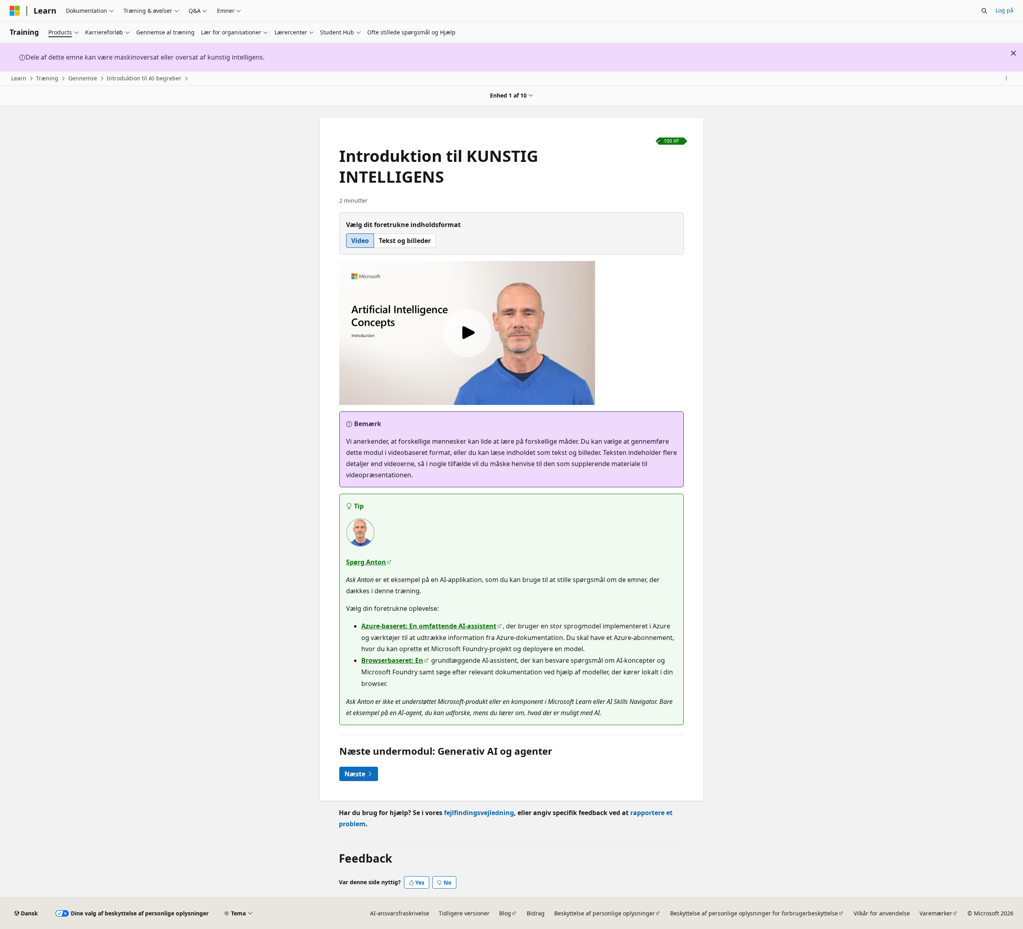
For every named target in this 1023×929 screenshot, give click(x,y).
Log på (1004, 10)
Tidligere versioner (464, 913)
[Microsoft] (15, 11)
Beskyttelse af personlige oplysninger (604, 913)
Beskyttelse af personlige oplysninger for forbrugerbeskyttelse (754, 913)
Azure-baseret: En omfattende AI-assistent (428, 626)
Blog (505, 913)
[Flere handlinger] (1006, 78)
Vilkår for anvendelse (882, 913)
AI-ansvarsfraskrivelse (399, 913)
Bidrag (536, 913)
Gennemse (82, 78)
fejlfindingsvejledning (479, 812)
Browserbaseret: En (392, 660)
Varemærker (936, 913)
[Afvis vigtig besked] (1013, 53)
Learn (18, 78)
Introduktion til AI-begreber (144, 78)
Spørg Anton (366, 562)
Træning (47, 78)
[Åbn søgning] (984, 11)
